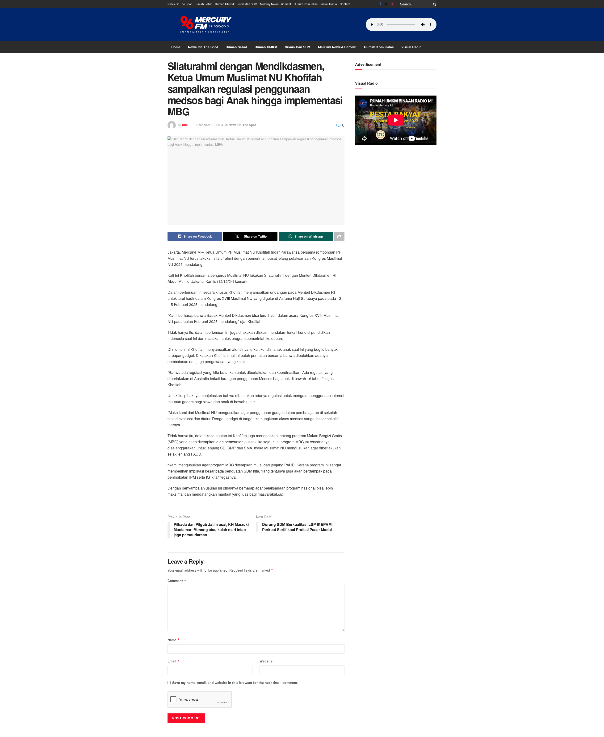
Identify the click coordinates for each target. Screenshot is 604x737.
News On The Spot (180, 4)
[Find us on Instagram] (392, 4)
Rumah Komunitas (306, 4)
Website (266, 661)
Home (175, 47)
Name (174, 639)
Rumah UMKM (224, 4)
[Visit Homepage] (206, 24)
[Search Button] (434, 4)
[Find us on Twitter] (386, 4)
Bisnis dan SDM (247, 4)
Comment (177, 580)
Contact (345, 4)
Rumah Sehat (203, 4)
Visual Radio (328, 4)
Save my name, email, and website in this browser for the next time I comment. (235, 682)
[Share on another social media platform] (339, 236)
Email (174, 661)
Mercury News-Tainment (275, 4)
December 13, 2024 (209, 124)
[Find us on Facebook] (380, 4)
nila (185, 124)
